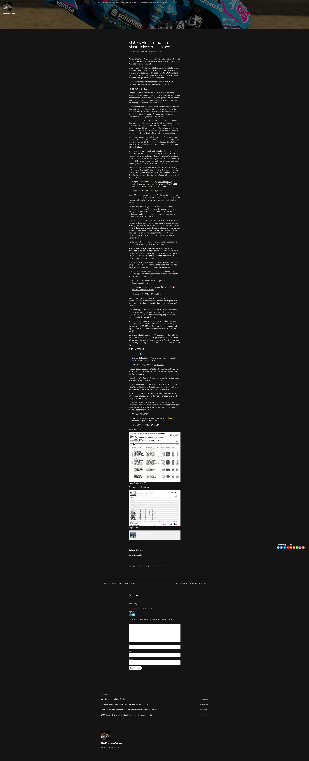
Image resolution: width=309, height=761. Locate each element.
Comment (131, 623)
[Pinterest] (287, 547)
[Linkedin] (284, 547)
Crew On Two (146, 51)
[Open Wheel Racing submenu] (151, 2)
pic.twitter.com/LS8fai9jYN (144, 360)
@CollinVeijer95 (157, 280)
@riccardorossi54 (164, 181)
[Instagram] (300, 547)
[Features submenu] (114, 2)
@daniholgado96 (139, 283)
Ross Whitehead (138, 51)
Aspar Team (141, 567)
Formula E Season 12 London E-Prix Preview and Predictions (124, 704)
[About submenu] (166, 2)
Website (131, 659)
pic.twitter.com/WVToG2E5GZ (156, 186)
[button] (130, 615)
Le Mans (156, 567)
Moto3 (152, 51)
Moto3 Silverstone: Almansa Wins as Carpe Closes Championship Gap (129, 710)
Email (130, 651)
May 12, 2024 (159, 191)
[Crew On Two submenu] (132, 2)
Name (130, 644)
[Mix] (294, 547)
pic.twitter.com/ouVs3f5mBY (143, 289)
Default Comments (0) (135, 608)
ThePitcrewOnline (9, 14)
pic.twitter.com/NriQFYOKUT (155, 421)
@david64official (168, 184)
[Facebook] (278, 547)
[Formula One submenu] (123, 2)
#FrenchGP (136, 186)
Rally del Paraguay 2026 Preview (113, 699)
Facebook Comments (148, 608)
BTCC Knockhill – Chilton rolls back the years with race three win (126, 715)
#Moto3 (137, 414)
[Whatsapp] (297, 547)
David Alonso (149, 567)
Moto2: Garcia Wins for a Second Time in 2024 (191, 583)
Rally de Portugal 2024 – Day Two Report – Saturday (120, 583)
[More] (303, 547)
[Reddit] (290, 547)
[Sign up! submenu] (107, 2)
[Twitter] (281, 547)
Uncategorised (158, 51)
